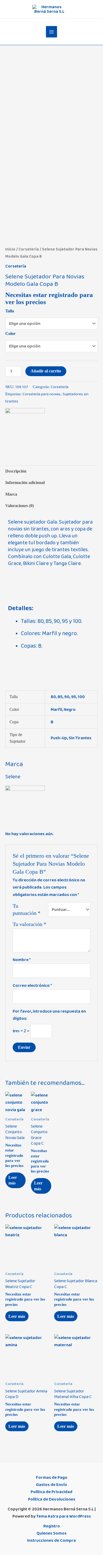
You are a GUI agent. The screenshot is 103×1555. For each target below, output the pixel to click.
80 (53, 696)
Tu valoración (29, 924)
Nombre (22, 959)
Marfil (56, 709)
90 (66, 696)
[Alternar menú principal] (51, 31)
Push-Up (59, 737)
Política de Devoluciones (51, 1499)
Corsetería (28, 249)
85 (60, 696)
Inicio (10, 249)
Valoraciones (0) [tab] (19, 505)
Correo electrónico (32, 985)
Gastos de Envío (51, 1484)
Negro (70, 709)
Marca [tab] (11, 494)
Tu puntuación (26, 909)
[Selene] (25, 427)
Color (10, 333)
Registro (51, 1526)
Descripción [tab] (15, 471)
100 (81, 696)
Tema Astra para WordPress (63, 1516)
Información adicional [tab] (25, 482)
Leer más (12, 1180)
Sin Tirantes (80, 737)
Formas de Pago (51, 1477)
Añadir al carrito (46, 370)
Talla (9, 310)
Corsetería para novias (41, 394)
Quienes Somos (51, 1533)
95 (73, 696)
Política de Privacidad (51, 1491)
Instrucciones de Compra (51, 1540)
